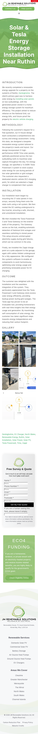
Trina (19, 443)
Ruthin (21, 437)
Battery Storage (19, 651)
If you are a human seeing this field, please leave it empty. (17, 509)
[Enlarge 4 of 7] (33, 347)
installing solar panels (25, 99)
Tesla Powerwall (9, 443)
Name (7, 480)
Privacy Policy (27, 722)
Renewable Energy (10, 437)
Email (7, 492)
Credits (21, 726)
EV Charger (19, 434)
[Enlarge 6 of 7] (33, 371)
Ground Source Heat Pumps (19, 659)
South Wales (19, 695)
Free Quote (26, 9)
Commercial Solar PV (19, 647)
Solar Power (17, 440)
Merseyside (19, 683)
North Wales (30, 434)
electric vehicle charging (23, 119)
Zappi (24, 443)
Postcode (9, 498)
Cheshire (19, 675)
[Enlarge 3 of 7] (16, 347)
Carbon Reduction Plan (11, 722)
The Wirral (19, 687)
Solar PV (27, 440)
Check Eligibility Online (19, 578)
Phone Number (11, 486)
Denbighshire (24, 93)
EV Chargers (19, 663)
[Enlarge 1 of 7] (16, 334)
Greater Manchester (19, 679)
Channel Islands (19, 699)
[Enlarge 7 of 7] (33, 394)
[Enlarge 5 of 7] (16, 371)
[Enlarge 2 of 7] (33, 334)
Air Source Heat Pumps (19, 655)
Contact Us (10, 9)
